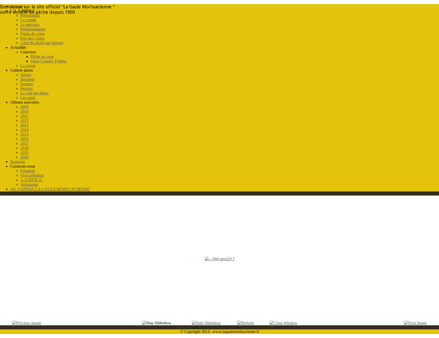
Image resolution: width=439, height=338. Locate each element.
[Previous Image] (26, 323)
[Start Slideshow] (206, 323)
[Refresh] (245, 323)
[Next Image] (415, 323)
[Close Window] (283, 323)
